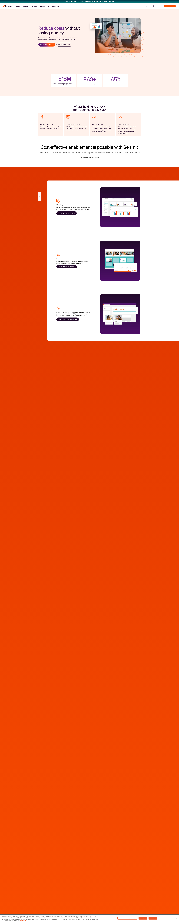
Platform (18, 6)
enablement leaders (70, 312)
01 (39, 194)
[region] (89, 918)
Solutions (25, 6)
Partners (42, 6)
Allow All (153, 918)
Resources (34, 6)
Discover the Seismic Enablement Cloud (89, 157)
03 (39, 199)
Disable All (143, 918)
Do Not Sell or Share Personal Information (127, 918)
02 (39, 196)
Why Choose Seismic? (53, 6)
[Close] (176, 918)
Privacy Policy (23, 920)
